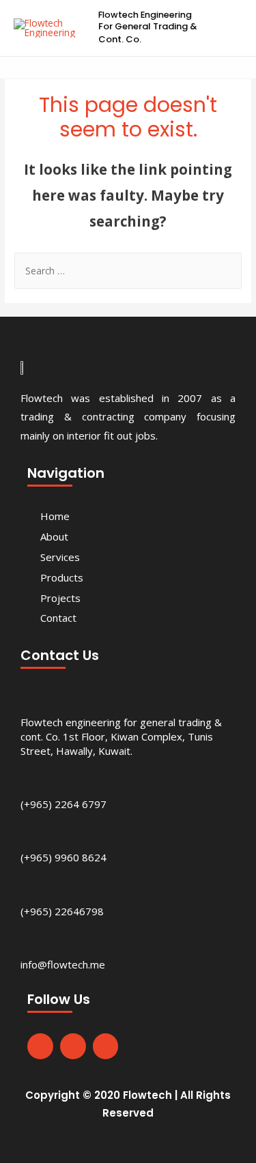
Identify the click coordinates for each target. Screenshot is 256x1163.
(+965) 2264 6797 (63, 804)
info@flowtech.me (62, 964)
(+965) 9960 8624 (63, 857)
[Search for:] (128, 270)
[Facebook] (40, 1046)
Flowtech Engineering (145, 14)
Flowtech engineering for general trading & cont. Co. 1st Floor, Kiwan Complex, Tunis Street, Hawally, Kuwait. (121, 736)
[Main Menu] (228, 27)
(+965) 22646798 (62, 911)
